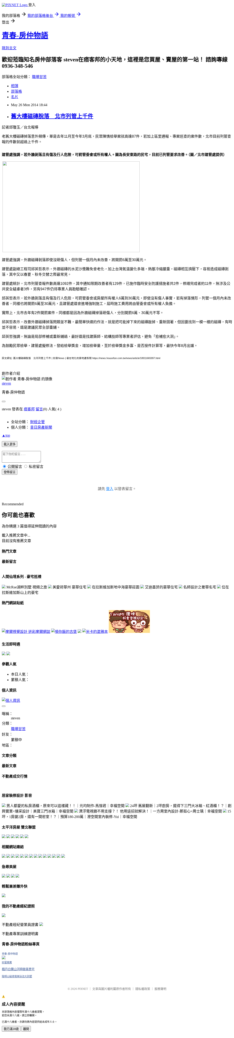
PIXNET (83, 989)
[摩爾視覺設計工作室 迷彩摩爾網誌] (26, 632)
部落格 (16, 91)
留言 (39, 409)
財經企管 (37, 422)
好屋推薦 (7, 962)
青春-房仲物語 (25, 35)
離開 (26, 1029)
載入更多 (10, 444)
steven (6, 383)
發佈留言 (10, 472)
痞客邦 (29, 409)
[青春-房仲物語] (3, 958)
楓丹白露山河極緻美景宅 (18, 969)
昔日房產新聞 (41, 427)
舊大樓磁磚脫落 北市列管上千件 (52, 116)
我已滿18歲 (11, 1029)
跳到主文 (9, 48)
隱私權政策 (142, 989)
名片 (14, 97)
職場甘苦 (39, 77)
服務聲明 (160, 989)
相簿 (14, 86)
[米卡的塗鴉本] (95, 632)
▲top (6, 435)
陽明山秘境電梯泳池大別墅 (17, 976)
